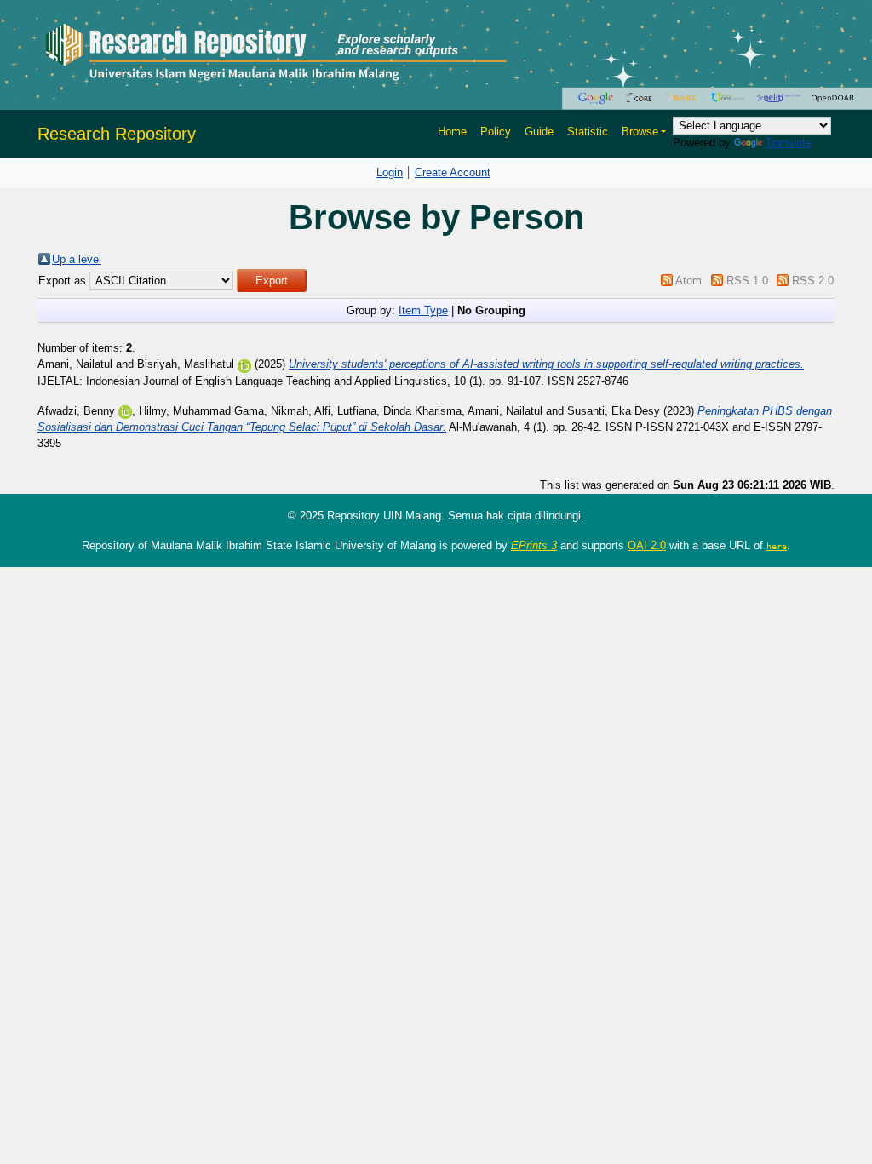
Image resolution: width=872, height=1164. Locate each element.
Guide (539, 131)
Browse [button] (640, 131)
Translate (789, 142)
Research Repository (116, 133)
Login (389, 172)
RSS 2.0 (813, 280)
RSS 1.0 (747, 280)
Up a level (76, 259)
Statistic (587, 131)
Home (452, 131)
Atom (688, 280)
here (776, 546)
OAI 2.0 (647, 545)
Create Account (452, 172)
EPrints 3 (534, 545)
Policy (495, 131)
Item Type (423, 310)
